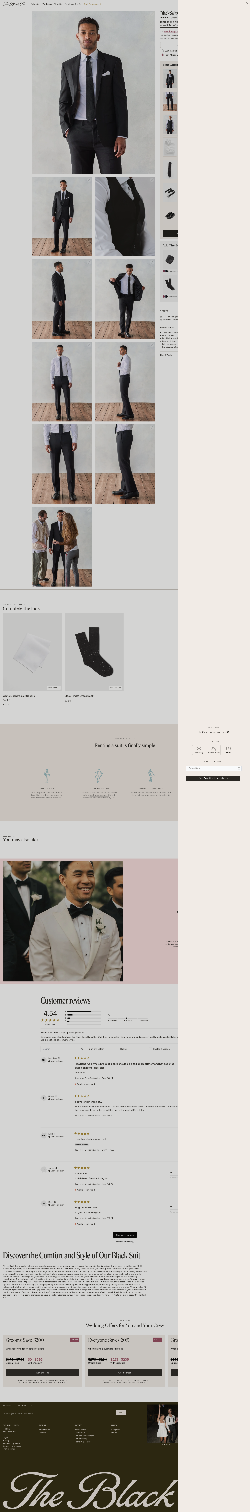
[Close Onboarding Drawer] (246, 2)
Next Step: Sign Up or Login (211, 778)
